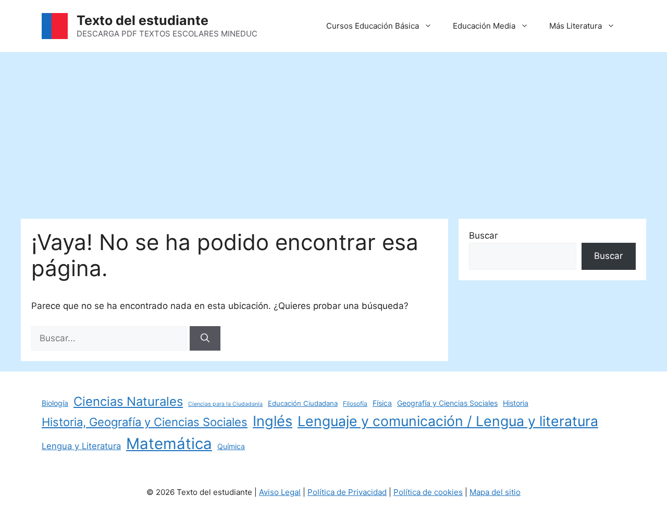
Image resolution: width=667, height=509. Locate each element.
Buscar (483, 235)
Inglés (272, 421)
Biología (55, 403)
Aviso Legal (280, 492)
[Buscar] (205, 338)
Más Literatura (575, 26)
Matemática (169, 443)
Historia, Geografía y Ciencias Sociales (145, 422)
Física (382, 403)
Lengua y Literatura (81, 446)
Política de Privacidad (347, 492)
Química (231, 446)
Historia (515, 403)
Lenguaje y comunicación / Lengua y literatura (448, 421)
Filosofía (355, 403)
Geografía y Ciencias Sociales (447, 403)
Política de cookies (428, 492)
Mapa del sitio (495, 492)
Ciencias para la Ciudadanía (225, 404)
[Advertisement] (333, 130)
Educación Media (484, 26)
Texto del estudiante (142, 20)
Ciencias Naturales (128, 401)
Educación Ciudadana (303, 403)
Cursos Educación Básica (372, 26)
